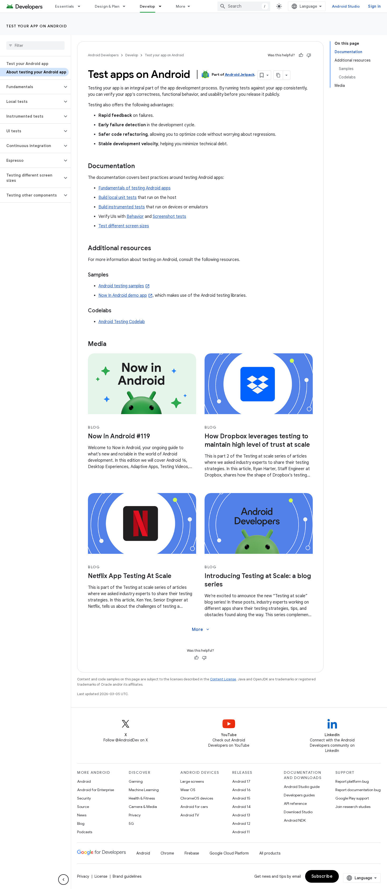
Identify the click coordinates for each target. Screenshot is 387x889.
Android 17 (241, 781)
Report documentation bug (358, 789)
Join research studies (352, 806)
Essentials (64, 6)
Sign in (374, 6)
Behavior (135, 216)
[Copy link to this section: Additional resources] (156, 248)
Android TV (189, 815)
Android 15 (241, 798)
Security (84, 798)
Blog (81, 823)
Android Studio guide (302, 786)
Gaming (136, 781)
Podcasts (84, 832)
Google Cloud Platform (229, 853)
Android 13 (241, 815)
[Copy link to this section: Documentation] (140, 166)
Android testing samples (121, 286)
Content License (223, 679)
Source (83, 806)
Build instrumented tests (121, 207)
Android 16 (241, 789)
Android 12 (241, 823)
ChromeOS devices (196, 798)
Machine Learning (144, 789)
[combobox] (243, 6)
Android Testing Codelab (121, 321)
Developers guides (299, 795)
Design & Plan (107, 6)
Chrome (167, 853)
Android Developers (103, 55)
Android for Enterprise (95, 789)
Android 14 (241, 806)
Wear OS (187, 789)
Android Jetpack (240, 74)
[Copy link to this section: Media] (111, 344)
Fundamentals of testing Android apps (134, 188)
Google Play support (352, 798)
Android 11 (241, 832)
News (81, 815)
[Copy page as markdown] (278, 75)
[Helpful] (301, 55)
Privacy (135, 815)
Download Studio (298, 812)
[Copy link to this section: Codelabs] (116, 311)
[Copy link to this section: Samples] (113, 275)
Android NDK (295, 820)
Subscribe (322, 876)
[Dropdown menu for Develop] (162, 6)
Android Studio (346, 6)
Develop (147, 6)
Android (84, 781)
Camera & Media (143, 806)
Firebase (192, 853)
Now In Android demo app (122, 295)
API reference (295, 803)
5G (131, 823)
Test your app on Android (36, 26)
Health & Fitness (142, 798)
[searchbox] (35, 45)
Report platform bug (352, 781)
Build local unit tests (117, 197)
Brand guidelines (127, 876)
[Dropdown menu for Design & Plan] (126, 6)
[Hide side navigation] (63, 879)
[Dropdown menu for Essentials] (81, 6)
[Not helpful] (309, 55)
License (101, 876)
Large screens (192, 781)
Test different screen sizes (123, 226)
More (181, 6)
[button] (31, 87)
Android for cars (194, 806)
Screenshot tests (169, 216)
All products (269, 853)
